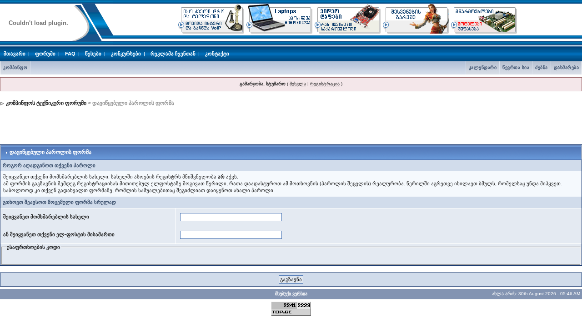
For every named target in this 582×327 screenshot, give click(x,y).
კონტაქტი (217, 53)
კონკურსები (126, 53)
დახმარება (566, 67)
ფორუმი (45, 53)
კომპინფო (15, 67)
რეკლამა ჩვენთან (173, 53)
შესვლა (298, 83)
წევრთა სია (515, 67)
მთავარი (14, 53)
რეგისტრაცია (325, 83)
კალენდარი (483, 67)
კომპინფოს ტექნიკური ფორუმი (46, 103)
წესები (93, 53)
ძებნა (541, 67)
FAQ (70, 53)
